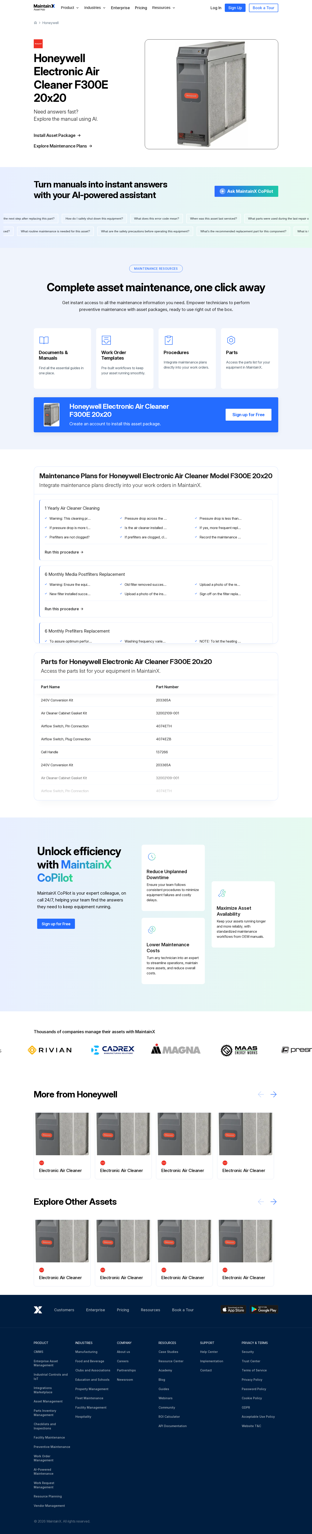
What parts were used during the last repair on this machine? (267, 218)
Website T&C (251, 1426)
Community (167, 1407)
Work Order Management (43, 1458)
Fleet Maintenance (89, 1398)
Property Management (91, 1389)
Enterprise (120, 8)
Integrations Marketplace (43, 1390)
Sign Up (235, 8)
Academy (165, 1370)
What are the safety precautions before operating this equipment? (167, 231)
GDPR (246, 1407)
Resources (150, 1310)
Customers (64, 1310)
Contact (206, 1370)
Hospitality (83, 1416)
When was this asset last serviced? (191, 218)
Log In (216, 8)
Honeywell (50, 23)
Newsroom (125, 1379)
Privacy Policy (252, 1379)
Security (248, 1352)
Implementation (211, 1361)
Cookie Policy (252, 1398)
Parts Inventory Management (45, 1413)
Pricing (141, 8)
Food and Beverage (89, 1361)
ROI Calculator (169, 1416)
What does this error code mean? (134, 218)
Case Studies (168, 1352)
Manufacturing (86, 1352)
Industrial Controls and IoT (51, 1377)
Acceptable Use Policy (258, 1416)
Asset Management (48, 1401)
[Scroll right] (273, 1094)
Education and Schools (92, 1379)
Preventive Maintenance (52, 1447)
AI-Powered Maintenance (43, 1472)
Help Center (209, 1352)
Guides (164, 1389)
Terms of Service (254, 1370)
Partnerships (126, 1370)
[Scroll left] (261, 1094)
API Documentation (173, 1426)
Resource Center (171, 1361)
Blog (162, 1379)
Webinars (166, 1398)
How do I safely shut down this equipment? (72, 218)
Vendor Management (49, 1505)
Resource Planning (48, 1496)
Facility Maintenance (49, 1437)
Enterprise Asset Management (46, 1363)
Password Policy (254, 1389)
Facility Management (91, 1407)
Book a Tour (263, 8)
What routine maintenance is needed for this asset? (77, 231)
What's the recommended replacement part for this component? (265, 231)
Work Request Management (44, 1485)
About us (123, 1352)
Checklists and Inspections (45, 1426)
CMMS (38, 1352)
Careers (123, 1361)
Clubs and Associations (92, 1370)
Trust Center (251, 1361)
